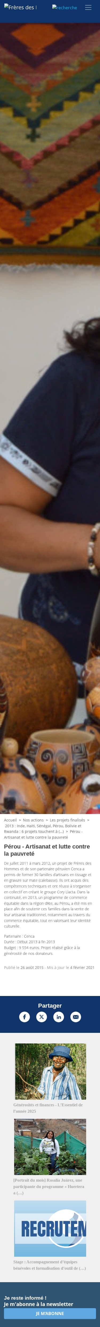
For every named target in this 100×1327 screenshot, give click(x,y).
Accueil (10, 820)
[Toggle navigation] (88, 7)
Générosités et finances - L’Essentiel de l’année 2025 (48, 1108)
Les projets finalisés (67, 820)
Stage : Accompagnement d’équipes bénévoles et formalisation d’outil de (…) (49, 1265)
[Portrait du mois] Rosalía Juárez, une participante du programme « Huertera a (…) (48, 1186)
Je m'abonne (50, 1313)
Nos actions (33, 820)
